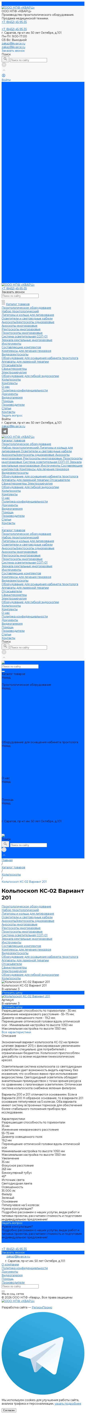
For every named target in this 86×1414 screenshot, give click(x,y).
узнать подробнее (68, 1403)
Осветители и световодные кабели (46, 94)
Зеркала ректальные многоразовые (27, 209)
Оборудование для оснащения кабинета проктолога (40, 119)
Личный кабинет (14, 832)
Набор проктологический (21, 91)
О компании (10, 1264)
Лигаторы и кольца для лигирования (28, 184)
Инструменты (51, 109)
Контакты (8, 281)
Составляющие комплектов (21, 216)
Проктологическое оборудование (26, 87)
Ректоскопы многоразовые (43, 101)
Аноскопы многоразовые (19, 195)
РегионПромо (42, 1307)
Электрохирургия (40, 127)
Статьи (6, 277)
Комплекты (10, 252)
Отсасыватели (60, 123)
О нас (6, 256)
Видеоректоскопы (15, 116)
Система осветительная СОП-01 (46, 105)
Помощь (7, 270)
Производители (13, 159)
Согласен (9, 1410)
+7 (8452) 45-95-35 (14, 825)
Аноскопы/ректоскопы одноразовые (28, 98)
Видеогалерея (12, 152)
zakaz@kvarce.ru (13, 43)
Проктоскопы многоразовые (22, 202)
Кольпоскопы (11, 134)
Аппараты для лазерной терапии (26, 123)
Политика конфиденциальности (25, 144)
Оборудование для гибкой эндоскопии (30, 130)
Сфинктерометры (15, 127)
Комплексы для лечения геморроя (44, 112)
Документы (10, 148)
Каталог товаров (13, 173)
